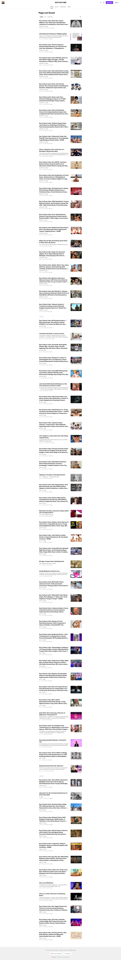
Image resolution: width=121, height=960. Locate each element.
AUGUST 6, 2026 (43, 233)
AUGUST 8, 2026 (43, 207)
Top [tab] (45, 16)
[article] (60, 25)
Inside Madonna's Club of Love (49, 571)
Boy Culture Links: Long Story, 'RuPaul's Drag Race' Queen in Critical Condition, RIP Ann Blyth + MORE (53, 845)
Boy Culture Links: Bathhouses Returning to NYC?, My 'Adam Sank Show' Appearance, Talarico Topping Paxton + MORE (53, 229)
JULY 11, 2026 (42, 627)
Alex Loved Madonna (46, 883)
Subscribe (109, 2)
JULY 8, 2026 (42, 666)
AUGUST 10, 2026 (43, 194)
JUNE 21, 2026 (42, 938)
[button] (52, 6)
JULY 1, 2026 (42, 758)
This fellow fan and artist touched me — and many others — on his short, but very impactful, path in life (53, 885)
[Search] (100, 2)
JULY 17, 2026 (42, 540)
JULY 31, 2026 (42, 326)
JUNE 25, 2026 (42, 862)
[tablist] (46, 16)
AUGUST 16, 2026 (43, 115)
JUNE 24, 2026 (42, 875)
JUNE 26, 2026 (42, 849)
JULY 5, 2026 (42, 705)
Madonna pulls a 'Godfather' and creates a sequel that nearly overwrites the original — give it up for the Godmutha (53, 717)
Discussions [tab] (50, 16)
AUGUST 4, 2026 (43, 270)
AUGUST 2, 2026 (43, 297)
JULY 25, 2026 (42, 415)
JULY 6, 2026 (42, 692)
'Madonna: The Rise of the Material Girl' (52, 475)
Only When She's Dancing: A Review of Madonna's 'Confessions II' (52, 714)
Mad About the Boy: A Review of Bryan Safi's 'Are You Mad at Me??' (54, 511)
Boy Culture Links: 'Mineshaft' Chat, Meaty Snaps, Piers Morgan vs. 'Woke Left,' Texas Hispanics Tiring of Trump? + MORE (53, 597)
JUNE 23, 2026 (42, 912)
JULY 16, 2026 (42, 554)
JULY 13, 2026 (42, 600)
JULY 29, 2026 (42, 363)
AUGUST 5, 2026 (43, 257)
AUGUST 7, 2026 (43, 220)
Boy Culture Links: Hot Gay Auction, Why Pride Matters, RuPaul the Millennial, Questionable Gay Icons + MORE (53, 934)
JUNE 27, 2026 (42, 823)
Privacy (61, 950)
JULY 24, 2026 (42, 454)
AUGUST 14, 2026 (43, 142)
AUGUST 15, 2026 (43, 129)
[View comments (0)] (50, 30)
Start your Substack (57, 953)
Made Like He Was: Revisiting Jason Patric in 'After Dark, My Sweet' (53, 241)
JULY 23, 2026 (42, 467)
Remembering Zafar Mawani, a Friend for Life (52, 741)
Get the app (67, 953)
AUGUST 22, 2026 (43, 26)
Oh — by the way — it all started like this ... (49, 476)
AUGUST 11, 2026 (43, 180)
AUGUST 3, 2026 (43, 283)
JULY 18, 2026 (42, 527)
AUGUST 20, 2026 (43, 63)
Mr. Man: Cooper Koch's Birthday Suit (51, 561)
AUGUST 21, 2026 (43, 50)
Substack (53, 957)
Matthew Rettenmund (48, 38)
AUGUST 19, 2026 (43, 76)
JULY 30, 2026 (42, 350)
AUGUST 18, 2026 (43, 89)
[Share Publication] (103, 2)
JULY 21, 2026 (42, 490)
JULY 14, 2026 (42, 587)
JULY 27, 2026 (42, 402)
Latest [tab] (41, 16)
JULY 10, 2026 (42, 640)
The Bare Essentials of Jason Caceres (51, 333)
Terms (65, 950)
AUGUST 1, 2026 (43, 310)
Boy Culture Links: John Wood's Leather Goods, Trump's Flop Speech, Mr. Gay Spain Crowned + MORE (53, 537)
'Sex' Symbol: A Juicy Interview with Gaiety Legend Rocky (53, 436)
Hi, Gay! (41, 796)
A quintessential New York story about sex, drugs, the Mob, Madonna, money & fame (53, 440)
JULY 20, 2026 (42, 503)
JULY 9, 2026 (42, 653)
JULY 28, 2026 (42, 376)
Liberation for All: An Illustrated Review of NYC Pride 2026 (53, 794)
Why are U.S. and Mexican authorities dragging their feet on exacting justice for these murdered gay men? (53, 36)
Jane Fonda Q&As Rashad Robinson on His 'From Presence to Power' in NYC (53, 385)
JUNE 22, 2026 (42, 925)
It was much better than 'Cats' (46, 514)
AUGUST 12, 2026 (43, 167)
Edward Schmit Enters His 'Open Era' (51, 766)
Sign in (116, 2)
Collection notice (72, 950)
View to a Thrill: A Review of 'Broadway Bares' (52, 894)
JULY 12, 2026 (42, 613)
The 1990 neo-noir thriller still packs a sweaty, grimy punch (53, 244)
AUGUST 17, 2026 (43, 102)
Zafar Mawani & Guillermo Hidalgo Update (53, 34)
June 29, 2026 (42, 810)
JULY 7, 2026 (42, 679)
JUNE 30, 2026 (42, 785)
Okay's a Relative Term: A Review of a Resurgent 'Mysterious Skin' (51, 150)
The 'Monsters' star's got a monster (47, 563)
